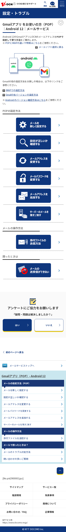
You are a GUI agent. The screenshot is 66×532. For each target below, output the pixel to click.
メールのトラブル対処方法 (17, 452)
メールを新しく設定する (16, 390)
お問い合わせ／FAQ (17, 511)
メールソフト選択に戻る (51, 47)
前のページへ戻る (15, 352)
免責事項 (49, 495)
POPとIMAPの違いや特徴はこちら (22, 43)
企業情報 (49, 511)
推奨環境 (16, 495)
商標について (49, 503)
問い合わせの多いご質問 (16, 458)
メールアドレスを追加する (17, 417)
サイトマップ (16, 487)
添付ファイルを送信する (16, 438)
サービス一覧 (49, 487)
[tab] (62, 4)
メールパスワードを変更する (17, 410)
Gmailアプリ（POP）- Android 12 (23, 376)
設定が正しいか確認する (16, 397)
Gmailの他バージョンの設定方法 (22, 94)
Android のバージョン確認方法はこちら (25, 100)
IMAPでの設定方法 (15, 90)
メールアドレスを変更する (17, 404)
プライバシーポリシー (16, 503)
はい (17, 325)
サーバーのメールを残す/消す (17, 424)
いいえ (49, 325)
